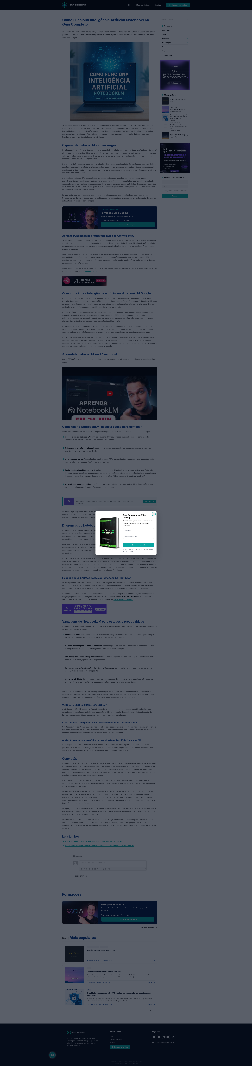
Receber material (138, 545)
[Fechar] (153, 514)
